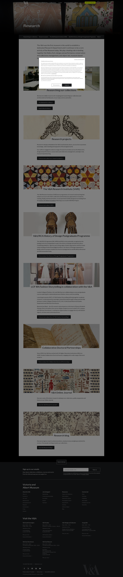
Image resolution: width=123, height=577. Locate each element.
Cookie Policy (54, 73)
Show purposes (56, 85)
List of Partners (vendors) (46, 80)
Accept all (67, 85)
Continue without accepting (79, 59)
